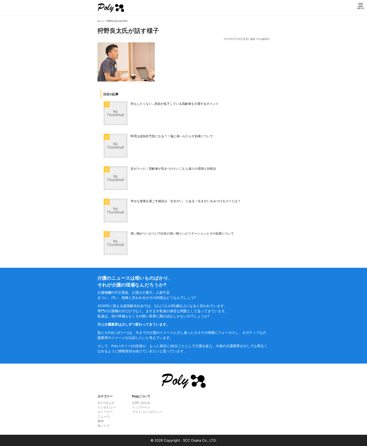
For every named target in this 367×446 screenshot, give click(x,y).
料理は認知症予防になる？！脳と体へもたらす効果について (172, 136)
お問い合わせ (141, 403)
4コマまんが (106, 403)
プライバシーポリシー (147, 412)
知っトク (103, 425)
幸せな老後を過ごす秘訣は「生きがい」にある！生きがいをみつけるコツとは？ (186, 201)
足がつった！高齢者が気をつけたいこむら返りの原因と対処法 (173, 168)
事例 (100, 421)
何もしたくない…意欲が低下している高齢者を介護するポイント (175, 104)
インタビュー (106, 407)
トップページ (141, 407)
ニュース (103, 416)
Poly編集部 (263, 38)
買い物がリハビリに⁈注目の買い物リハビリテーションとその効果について (182, 233)
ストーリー (105, 412)
